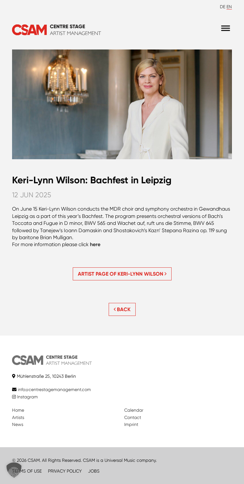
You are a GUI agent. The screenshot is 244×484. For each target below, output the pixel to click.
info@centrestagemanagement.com (54, 389)
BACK (123, 309)
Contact (132, 417)
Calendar (133, 410)
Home (18, 410)
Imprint (131, 424)
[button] (14, 470)
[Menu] (225, 28)
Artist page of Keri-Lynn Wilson (121, 274)
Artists (18, 417)
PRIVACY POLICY (65, 471)
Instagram (27, 396)
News (17, 424)
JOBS (93, 471)
